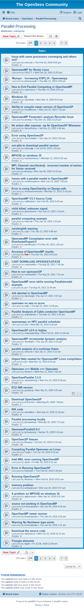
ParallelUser (30, 109)
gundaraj (28, 390)
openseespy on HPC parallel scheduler (36, 321)
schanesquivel (31, 181)
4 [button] (49, 43)
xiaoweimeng (30, 380)
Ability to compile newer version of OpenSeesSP (42, 106)
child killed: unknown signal (30, 208)
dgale (27, 543)
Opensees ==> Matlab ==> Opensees (35, 368)
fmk (26, 254)
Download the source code (28, 530)
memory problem (22, 485)
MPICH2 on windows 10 (26, 155)
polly (26, 306)
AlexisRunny (30, 128)
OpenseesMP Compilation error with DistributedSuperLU (34, 240)
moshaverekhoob (33, 191)
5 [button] (54, 43)
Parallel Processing (18, 26)
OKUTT (28, 72)
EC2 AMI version (22, 387)
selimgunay (19, 31)
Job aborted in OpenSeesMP (30, 293)
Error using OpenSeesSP (27, 135)
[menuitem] (11, 12)
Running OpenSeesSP (26, 476)
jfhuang (28, 171)
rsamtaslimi (30, 264)
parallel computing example (29, 218)
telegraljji (28, 148)
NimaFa (28, 371)
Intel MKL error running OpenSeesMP (35, 459)
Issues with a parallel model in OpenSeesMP (40, 178)
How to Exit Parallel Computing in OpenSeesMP (42, 86)
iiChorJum (29, 402)
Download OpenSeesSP (27, 399)
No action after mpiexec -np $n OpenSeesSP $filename (46, 125)
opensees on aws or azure (28, 303)
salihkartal (29, 201)
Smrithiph (29, 341)
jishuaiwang (30, 422)
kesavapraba (31, 506)
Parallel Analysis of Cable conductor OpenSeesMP (43, 311)
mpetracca (29, 533)
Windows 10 (19, 96)
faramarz (28, 471)
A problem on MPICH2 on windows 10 (36, 493)
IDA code (17, 409)
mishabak (29, 99)
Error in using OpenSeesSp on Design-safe (39, 188)
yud (26, 324)
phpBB (31, 601)
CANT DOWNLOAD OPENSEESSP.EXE (36, 261)
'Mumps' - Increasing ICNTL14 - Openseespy (39, 78)
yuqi (26, 231)
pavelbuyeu (30, 244)
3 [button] (45, 43)
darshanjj (28, 296)
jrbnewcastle (30, 81)
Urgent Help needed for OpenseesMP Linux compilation (47, 358)
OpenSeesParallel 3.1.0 (26, 377)
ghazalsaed (30, 211)
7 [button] (61, 43)
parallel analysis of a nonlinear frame (35, 348)
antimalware (30, 314)
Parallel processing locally (28, 419)
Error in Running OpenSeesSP (31, 468)
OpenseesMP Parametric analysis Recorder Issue (43, 116)
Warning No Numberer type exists (33, 522)
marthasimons (31, 158)
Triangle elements (23, 540)
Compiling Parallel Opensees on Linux (36, 449)
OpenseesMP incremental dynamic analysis (39, 338)
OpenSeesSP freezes (25, 439)
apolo (27, 462)
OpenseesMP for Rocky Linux (30, 69)
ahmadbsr (29, 412)
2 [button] (40, 43)
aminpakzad (30, 488)
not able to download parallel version (35, 145)
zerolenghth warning (25, 228)
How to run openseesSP (27, 271)
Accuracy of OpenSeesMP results (33, 251)
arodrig (27, 119)
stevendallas (30, 138)
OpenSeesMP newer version (29, 513)
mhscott (28, 62)
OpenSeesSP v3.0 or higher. (29, 330)
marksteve (29, 89)
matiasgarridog (31, 333)
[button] (30, 43)
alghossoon (30, 496)
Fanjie (27, 452)
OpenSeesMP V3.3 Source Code (32, 198)
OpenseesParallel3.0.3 (26, 429)
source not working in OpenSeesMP (34, 503)
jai (25, 287)
